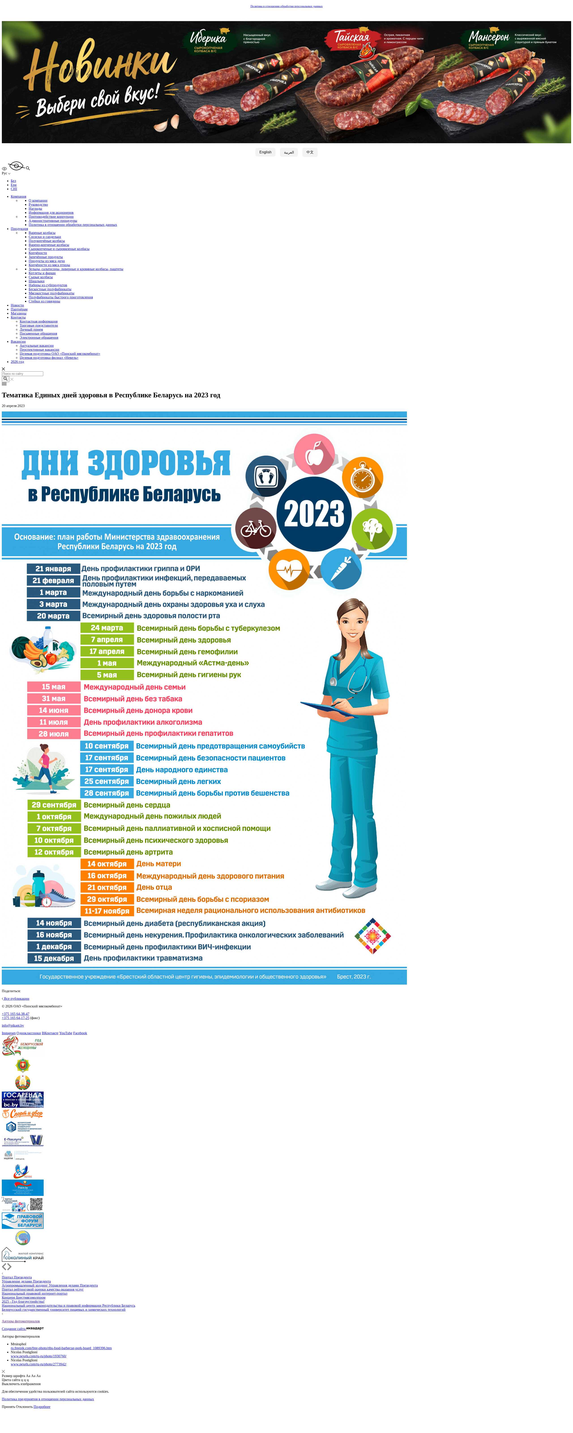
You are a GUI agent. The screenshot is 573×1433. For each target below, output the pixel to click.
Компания (18, 196)
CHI (14, 189)
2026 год (17, 362)
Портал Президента (17, 1277)
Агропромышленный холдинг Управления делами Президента (50, 1285)
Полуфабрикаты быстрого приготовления (61, 297)
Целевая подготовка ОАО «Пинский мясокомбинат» (60, 354)
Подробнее (42, 1407)
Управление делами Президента (26, 1281)
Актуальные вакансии (37, 345)
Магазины (18, 313)
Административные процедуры (53, 221)
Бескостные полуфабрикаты (50, 289)
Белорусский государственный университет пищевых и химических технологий (64, 1309)
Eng (14, 185)
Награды (35, 208)
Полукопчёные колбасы (47, 241)
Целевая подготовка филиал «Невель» (49, 358)
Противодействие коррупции (51, 216)
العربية (289, 152)
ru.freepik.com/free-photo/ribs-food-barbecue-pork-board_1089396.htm (61, 1348)
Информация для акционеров (51, 212)
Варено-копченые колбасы (49, 245)
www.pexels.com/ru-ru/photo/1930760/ (38, 1356)
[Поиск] (5, 379)
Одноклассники (29, 1033)
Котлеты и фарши (42, 273)
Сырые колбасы (41, 277)
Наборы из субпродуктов (48, 285)
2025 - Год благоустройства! (23, 1301)
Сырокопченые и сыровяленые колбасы (59, 249)
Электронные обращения (39, 337)
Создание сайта (14, 1329)
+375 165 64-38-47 (15, 1014)
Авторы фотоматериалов (21, 1321)
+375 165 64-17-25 (15, 1018)
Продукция (19, 229)
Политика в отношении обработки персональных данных (286, 6)
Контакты (18, 317)
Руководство (38, 204)
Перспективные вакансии (39, 349)
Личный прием (31, 329)
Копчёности (38, 253)
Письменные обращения (38, 333)
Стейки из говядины (44, 301)
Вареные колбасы (42, 233)
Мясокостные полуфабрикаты (51, 293)
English (265, 152)
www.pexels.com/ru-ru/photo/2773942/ (38, 1364)
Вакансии (18, 341)
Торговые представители (39, 325)
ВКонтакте (50, 1033)
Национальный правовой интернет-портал (34, 1293)
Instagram (9, 1033)
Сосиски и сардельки (45, 237)
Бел (13, 181)
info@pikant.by (13, 1025)
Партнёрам (19, 309)
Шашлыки (37, 281)
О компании (38, 200)
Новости (17, 305)
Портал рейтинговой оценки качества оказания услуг (43, 1289)
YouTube (65, 1033)
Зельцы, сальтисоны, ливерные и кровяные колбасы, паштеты (76, 269)
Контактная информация (39, 321)
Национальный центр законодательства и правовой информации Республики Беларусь (68, 1305)
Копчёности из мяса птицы (49, 265)
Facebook (80, 1033)
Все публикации (16, 998)
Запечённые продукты (46, 257)
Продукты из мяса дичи (47, 261)
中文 (310, 152)
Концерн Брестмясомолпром (23, 1297)
